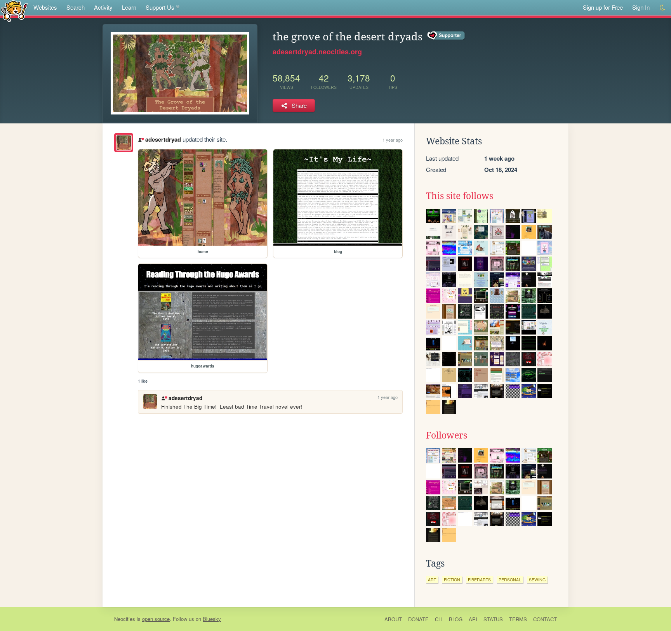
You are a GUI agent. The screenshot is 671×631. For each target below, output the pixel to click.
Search (75, 7)
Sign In (641, 7)
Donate (418, 619)
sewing (537, 579)
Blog (455, 619)
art (432, 579)
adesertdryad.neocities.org (317, 52)
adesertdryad (163, 139)
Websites (45, 7)
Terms (518, 619)
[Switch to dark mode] (662, 7)
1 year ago (392, 140)
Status (493, 619)
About (393, 619)
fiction (452, 579)
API (473, 619)
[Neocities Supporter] (446, 35)
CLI (439, 619)
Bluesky (212, 618)
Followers (446, 435)
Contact (545, 619)
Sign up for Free (603, 7)
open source (156, 618)
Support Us (160, 7)
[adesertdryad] (124, 143)
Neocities (124, 618)
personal (510, 579)
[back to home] (14, 11)
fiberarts (479, 579)
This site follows (459, 196)
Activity (103, 7)
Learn (129, 7)
